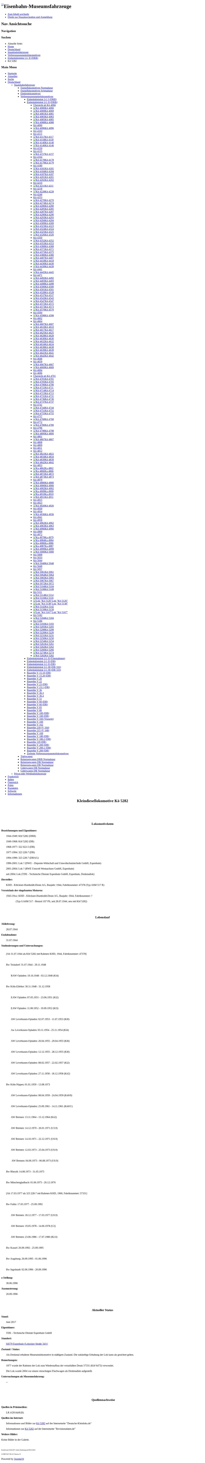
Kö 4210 (37, 183)
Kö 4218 (37, 188)
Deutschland (14, 82)
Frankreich (13, 776)
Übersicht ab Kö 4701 (44, 376)
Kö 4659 (37, 361)
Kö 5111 (37, 592)
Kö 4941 (37, 517)
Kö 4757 (37, 416)
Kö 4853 (37, 465)
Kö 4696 (37, 373)
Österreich (13, 782)
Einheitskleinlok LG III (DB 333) (44, 670)
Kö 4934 (37, 511)
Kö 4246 (37, 194)
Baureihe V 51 (34, 698)
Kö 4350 (37, 237)
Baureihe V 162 (35, 724)
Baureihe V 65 (34, 707)
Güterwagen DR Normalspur (35, 770)
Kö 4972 (37, 534)
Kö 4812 (37, 451)
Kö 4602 (37, 318)
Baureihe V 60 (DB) (37, 701)
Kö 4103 (37, 131)
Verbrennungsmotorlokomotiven (36, 96)
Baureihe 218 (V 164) (38, 727)
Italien (11, 779)
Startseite (12, 73)
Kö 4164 (37, 157)
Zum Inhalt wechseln (18, 14)
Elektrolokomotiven (30, 93)
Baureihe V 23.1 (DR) (38, 687)
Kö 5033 (37, 557)
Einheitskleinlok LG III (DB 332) (44, 667)
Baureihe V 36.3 (35, 693)
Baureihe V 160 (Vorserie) (40, 719)
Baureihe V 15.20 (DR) (39, 675)
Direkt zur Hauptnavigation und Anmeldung (30, 17)
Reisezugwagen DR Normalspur (36, 765)
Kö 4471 (37, 275)
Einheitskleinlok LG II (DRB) (42, 102)
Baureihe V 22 (34, 681)
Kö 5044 (37, 560)
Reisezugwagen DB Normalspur (36, 762)
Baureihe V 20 (34, 678)
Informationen (15, 793)
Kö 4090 (37, 125)
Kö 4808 (37, 442)
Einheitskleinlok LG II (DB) (41, 661)
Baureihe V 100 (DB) (38, 713)
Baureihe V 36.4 (35, 696)
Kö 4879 (37, 479)
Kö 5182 (37, 615)
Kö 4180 (37, 165)
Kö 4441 (37, 269)
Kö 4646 (37, 358)
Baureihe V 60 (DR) (37, 704)
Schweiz (12, 791)
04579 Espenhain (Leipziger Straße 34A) (27, 1343)
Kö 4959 (37, 520)
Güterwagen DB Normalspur (35, 768)
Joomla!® (19, 1459)
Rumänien (13, 788)
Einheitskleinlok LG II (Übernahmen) (46, 658)
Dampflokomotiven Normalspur (36, 87)
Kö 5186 (37, 621)
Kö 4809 (37, 445)
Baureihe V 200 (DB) (38, 745)
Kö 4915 (37, 500)
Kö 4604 (37, 321)
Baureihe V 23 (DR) (37, 684)
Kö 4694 (37, 370)
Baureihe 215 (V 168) (38, 730)
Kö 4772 (37, 422)
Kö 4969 (37, 531)
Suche (11, 79)
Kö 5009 (37, 554)
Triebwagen (26, 756)
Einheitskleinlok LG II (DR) (41, 664)
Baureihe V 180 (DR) (38, 736)
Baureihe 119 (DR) (36, 742)
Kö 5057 (37, 569)
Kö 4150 (37, 148)
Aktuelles (12, 76)
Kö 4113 (37, 134)
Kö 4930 (37, 508)
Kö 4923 (37, 502)
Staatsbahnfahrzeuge (24, 85)
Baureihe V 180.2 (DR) (39, 739)
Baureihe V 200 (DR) (38, 750)
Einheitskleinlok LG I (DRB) (42, 99)
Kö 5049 (37, 566)
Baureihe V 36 (34, 690)
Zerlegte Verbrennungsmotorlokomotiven (48, 753)
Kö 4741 (37, 404)
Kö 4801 (37, 436)
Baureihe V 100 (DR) (38, 716)
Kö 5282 (40, 1423)
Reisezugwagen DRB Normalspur (37, 759)
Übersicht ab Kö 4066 (44, 105)
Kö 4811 (37, 448)
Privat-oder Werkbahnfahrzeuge (30, 773)
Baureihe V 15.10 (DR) (39, 672)
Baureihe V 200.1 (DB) (39, 747)
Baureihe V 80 (34, 710)
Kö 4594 (37, 312)
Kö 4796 (37, 428)
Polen (10, 785)
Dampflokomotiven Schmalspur (36, 90)
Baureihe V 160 (35, 721)
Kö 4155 (37, 151)
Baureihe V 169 (35, 733)
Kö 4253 (37, 197)
